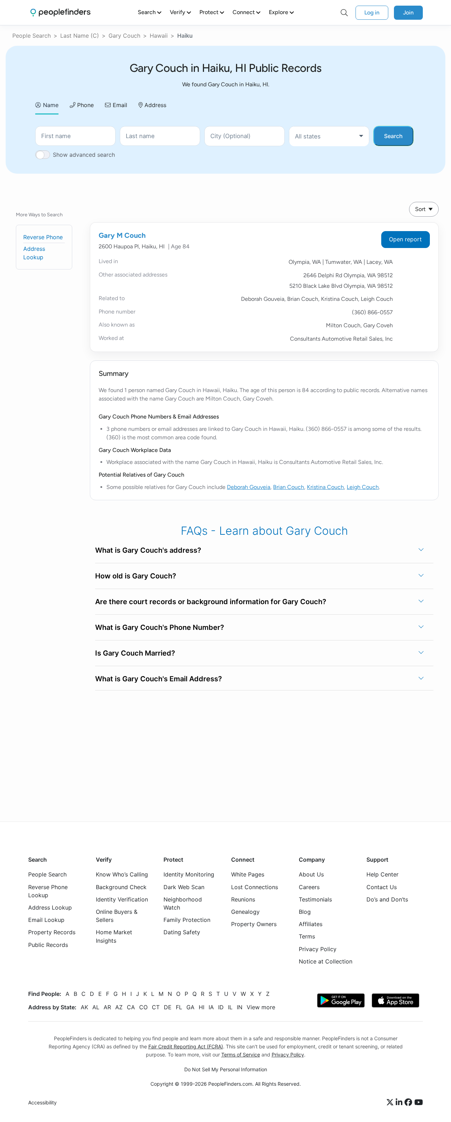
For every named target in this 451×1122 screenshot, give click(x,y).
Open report (405, 239)
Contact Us (381, 887)
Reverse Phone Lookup (48, 891)
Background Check (121, 887)
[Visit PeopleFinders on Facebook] (409, 1102)
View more (261, 1007)
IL (230, 1007)
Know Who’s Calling (122, 874)
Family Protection (186, 919)
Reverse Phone (43, 237)
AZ (119, 1007)
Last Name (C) (79, 35)
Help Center (382, 874)
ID (221, 1007)
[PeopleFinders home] (60, 12)
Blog (305, 911)
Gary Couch (124, 35)
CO (143, 1007)
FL (179, 1007)
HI (201, 1007)
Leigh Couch (363, 487)
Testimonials (315, 899)
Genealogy (245, 911)
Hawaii (159, 35)
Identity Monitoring (188, 874)
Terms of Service (240, 1055)
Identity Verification (122, 899)
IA (211, 1007)
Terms (307, 936)
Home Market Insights (114, 936)
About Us (311, 874)
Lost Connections (254, 887)
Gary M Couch (122, 235)
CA (131, 1007)
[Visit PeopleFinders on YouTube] (418, 1102)
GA (190, 1007)
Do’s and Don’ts (387, 899)
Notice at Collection (325, 961)
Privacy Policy (317, 949)
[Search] (344, 12)
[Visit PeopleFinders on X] (391, 1102)
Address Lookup (50, 907)
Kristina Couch (325, 487)
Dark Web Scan (183, 887)
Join (408, 12)
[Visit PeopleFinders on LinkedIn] (400, 1102)
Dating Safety (181, 932)
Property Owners (254, 924)
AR (107, 1007)
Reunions (243, 899)
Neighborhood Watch (182, 903)
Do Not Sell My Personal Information (225, 1069)
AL (95, 1007)
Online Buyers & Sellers (116, 915)
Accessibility (42, 1102)
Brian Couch (288, 487)
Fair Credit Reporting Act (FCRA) (185, 1046)
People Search (31, 35)
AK (84, 1007)
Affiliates (310, 924)
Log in (371, 12)
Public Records (48, 944)
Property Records (51, 932)
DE (168, 1007)
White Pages (247, 874)
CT (156, 1007)
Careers (309, 887)
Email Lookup (46, 919)
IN (239, 1007)
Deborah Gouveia (248, 487)
